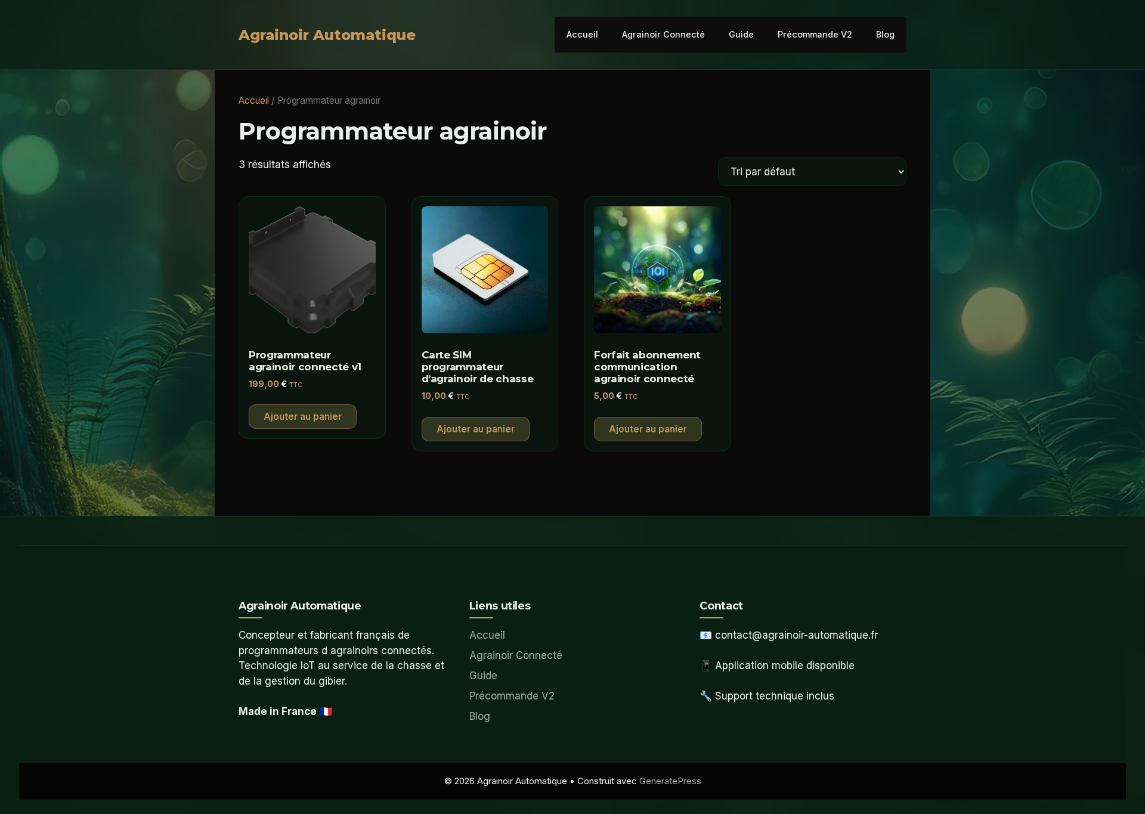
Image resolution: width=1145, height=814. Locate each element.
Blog (885, 34)
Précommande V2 (815, 34)
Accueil (582, 34)
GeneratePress (670, 781)
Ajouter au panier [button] (303, 416)
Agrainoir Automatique (327, 35)
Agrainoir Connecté (663, 34)
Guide (741, 34)
